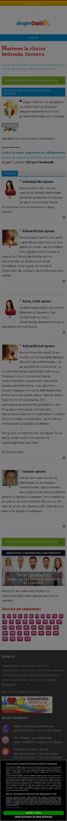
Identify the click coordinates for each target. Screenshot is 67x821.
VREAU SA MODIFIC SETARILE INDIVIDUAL (33, 817)
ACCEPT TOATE (33, 813)
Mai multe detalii (17, 774)
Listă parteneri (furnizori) (14, 807)
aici (33, 784)
